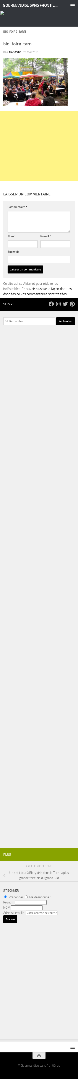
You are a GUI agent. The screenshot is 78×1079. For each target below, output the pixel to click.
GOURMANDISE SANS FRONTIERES (31, 5)
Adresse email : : (14, 913)
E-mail (45, 236)
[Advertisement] (39, 146)
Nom (12, 236)
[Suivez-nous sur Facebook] (51, 304)
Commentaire (17, 207)
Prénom (8, 902)
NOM (6, 908)
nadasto (15, 52)
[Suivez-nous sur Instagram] (58, 304)
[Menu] (72, 5)
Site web (13, 252)
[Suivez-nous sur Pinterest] (72, 304)
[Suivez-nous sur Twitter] (65, 304)
